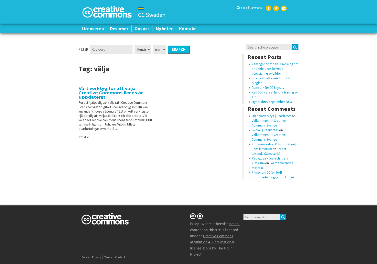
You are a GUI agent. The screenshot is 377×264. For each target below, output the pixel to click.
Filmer (289, 177)
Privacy (96, 257)
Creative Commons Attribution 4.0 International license (212, 242)
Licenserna (92, 29)
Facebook (268, 8)
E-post (284, 8)
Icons (207, 248)
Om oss (142, 29)
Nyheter (164, 29)
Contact (120, 257)
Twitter (276, 8)
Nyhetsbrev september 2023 (272, 102)
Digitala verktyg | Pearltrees (271, 116)
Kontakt (187, 29)
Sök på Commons (251, 8)
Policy (85, 257)
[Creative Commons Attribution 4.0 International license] (197, 216)
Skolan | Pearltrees (265, 130)
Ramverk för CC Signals (268, 87)
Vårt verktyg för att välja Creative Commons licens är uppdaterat (111, 93)
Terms (108, 257)
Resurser (119, 29)
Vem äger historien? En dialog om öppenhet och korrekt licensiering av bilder (275, 69)
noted (234, 223)
